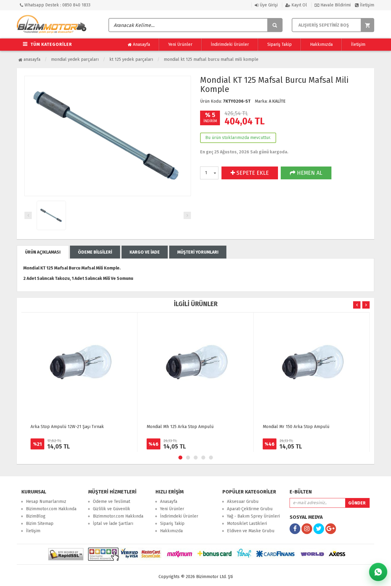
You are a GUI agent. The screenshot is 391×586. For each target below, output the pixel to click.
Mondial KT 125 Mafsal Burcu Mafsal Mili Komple (211, 59)
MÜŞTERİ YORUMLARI (197, 252)
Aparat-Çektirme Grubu (249, 508)
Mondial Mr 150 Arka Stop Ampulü (296, 426)
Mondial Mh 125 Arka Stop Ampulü (180, 426)
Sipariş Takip (279, 44)
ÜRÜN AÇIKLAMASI (42, 252)
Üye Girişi (268, 5)
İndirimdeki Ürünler (230, 44)
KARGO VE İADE (145, 252)
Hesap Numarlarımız (46, 501)
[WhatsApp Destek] (378, 572)
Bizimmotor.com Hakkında (51, 508)
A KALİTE (277, 101)
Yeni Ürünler (180, 44)
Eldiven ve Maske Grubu (250, 530)
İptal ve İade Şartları (113, 523)
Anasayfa (141, 44)
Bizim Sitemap (39, 523)
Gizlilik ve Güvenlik (111, 508)
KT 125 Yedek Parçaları (131, 59)
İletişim (366, 5)
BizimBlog (36, 516)
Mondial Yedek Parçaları (75, 59)
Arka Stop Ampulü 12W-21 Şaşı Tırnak (67, 426)
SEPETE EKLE (252, 173)
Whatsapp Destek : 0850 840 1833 (56, 5)
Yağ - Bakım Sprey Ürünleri (253, 516)
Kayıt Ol (298, 5)
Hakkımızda (321, 44)
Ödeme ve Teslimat (111, 501)
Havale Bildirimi (335, 5)
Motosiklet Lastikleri (247, 523)
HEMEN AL (308, 173)
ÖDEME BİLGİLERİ (95, 252)
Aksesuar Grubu (242, 501)
